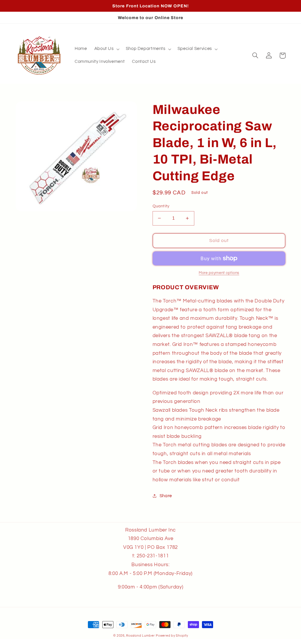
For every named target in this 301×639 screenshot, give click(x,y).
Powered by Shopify (172, 635)
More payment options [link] (219, 273)
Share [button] (166, 496)
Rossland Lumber (140, 635)
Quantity (161, 206)
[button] (106, 49)
